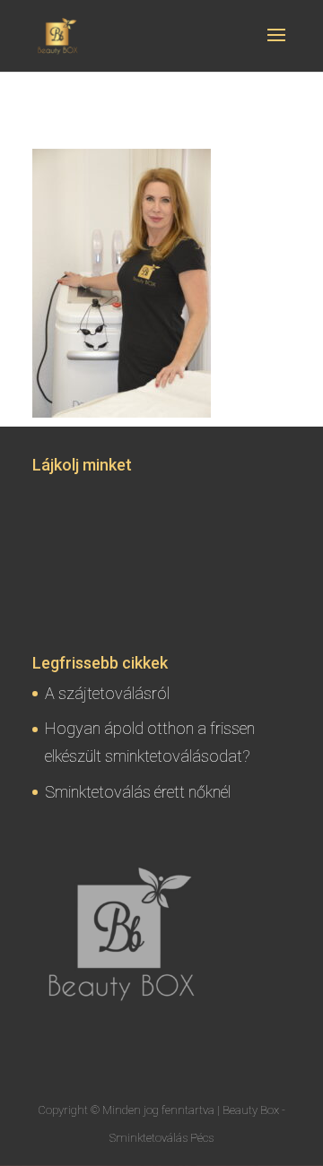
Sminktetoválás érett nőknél (138, 791)
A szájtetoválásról (107, 693)
